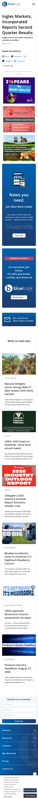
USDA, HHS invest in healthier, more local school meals (18, 445)
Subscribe (19, 235)
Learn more (8, 797)
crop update (10, 378)
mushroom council (14, 605)
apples (8, 490)
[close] (35, 774)
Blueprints (10, 659)
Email (7, 56)
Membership (18, 297)
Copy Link (20, 61)
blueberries (10, 548)
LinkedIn (8, 61)
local (7, 436)
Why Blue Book (9, 753)
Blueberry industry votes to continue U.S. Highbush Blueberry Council (18, 558)
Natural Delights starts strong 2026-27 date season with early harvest (19, 389)
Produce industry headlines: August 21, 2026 (18, 668)
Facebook (18, 56)
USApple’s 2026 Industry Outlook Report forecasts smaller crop (15, 501)
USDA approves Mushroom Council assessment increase (18, 614)
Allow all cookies (30, 790)
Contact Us (7, 769)
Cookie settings (30, 795)
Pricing (5, 761)
